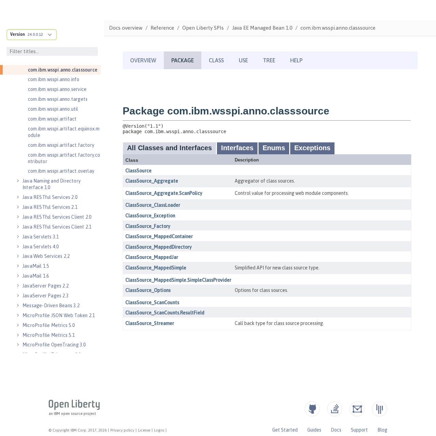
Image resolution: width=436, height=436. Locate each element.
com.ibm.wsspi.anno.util (53, 109)
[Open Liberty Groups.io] (357, 409)
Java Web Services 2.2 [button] (45, 256)
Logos (159, 430)
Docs (336, 430)
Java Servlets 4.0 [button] (40, 246)
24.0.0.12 (35, 34)
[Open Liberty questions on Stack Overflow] (334, 409)
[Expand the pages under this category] (18, 181)
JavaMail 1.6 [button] (35, 276)
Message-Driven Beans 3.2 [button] (50, 305)
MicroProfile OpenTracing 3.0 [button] (54, 344)
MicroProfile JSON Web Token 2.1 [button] (58, 315)
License (144, 430)
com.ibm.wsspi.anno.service (57, 89)
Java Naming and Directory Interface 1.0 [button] (51, 184)
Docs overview (125, 28)
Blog (382, 430)
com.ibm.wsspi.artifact (52, 119)
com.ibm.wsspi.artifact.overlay (61, 171)
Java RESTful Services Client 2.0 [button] (56, 217)
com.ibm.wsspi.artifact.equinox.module (63, 132)
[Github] (312, 409)
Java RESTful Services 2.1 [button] (49, 207)
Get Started (285, 430)
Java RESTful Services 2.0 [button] (49, 197)
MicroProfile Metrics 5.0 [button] (48, 325)
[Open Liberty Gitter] (379, 409)
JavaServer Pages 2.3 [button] (45, 295)
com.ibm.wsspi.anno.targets (58, 99)
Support (359, 430)
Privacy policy (122, 430)
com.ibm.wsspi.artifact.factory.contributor (64, 158)
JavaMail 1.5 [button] (35, 266)
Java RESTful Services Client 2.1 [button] (56, 227)
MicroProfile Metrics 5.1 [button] (48, 335)
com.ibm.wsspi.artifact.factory (61, 145)
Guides (314, 430)
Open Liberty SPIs (203, 28)
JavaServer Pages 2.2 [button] (45, 286)
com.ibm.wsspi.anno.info (54, 79)
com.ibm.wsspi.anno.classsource (62, 70)
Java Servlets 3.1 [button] (40, 236)
